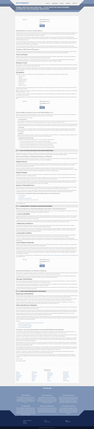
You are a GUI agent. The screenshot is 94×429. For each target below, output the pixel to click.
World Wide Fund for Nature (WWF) (25, 198)
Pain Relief (65, 378)
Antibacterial (18, 376)
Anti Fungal (18, 373)
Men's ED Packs (66, 371)
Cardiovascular (34, 375)
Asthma (17, 380)
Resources (68, 3)
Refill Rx (61, 3)
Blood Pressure (34, 373)
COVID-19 (33, 378)
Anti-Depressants (19, 375)
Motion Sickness (66, 375)
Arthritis (17, 379)
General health (50, 374)
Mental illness (65, 374)
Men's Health (65, 373)
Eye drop (49, 371)
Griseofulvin (49, 375)
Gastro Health (50, 373)
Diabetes (33, 379)
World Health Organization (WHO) (25, 324)
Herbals (21, 359)
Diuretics (33, 380)
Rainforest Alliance (22, 195)
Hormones (49, 380)
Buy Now (42, 25)
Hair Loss (49, 376)
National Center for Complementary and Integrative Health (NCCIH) (59, 255)
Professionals (55, 3)
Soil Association (21, 196)
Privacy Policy (67, 421)
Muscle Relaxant (66, 376)
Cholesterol (34, 376)
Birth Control (34, 371)
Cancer (33, 374)
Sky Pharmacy (22, 3)
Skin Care (64, 379)
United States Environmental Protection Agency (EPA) (28, 199)
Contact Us (74, 3)
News (66, 420)
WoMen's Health (66, 380)
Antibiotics (18, 378)
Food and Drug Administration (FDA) (25, 325)
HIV (48, 379)
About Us (48, 3)
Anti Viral (17, 374)
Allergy (17, 371)
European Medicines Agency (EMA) (25, 327)
